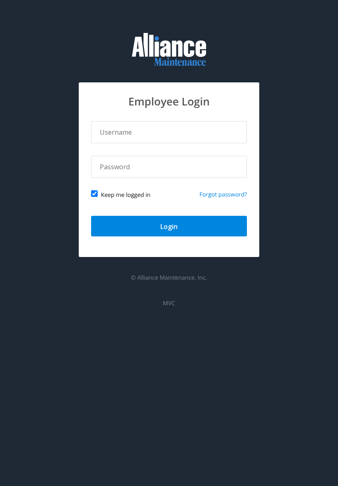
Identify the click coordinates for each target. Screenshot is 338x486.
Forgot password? (223, 195)
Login (169, 226)
